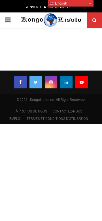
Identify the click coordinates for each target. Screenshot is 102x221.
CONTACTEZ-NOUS (67, 111)
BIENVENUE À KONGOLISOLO (47, 7)
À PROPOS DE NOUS (31, 111)
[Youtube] (81, 82)
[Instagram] (51, 82)
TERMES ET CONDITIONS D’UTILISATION (57, 119)
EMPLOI (15, 119)
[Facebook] (20, 82)
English (60, 3)
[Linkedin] (66, 82)
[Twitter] (35, 82)
